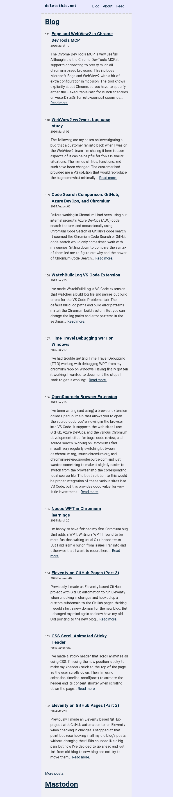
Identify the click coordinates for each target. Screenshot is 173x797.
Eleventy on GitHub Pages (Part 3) (85, 572)
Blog (95, 6)
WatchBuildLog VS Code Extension (86, 275)
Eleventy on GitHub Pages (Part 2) (85, 705)
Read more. (59, 103)
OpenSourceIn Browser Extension (84, 396)
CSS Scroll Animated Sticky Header (79, 639)
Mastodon (61, 784)
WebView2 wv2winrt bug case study (81, 123)
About (108, 6)
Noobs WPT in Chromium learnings (76, 512)
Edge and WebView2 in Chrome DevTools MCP (82, 37)
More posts (54, 773)
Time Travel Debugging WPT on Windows (83, 341)
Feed (120, 6)
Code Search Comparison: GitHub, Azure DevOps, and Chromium (85, 198)
